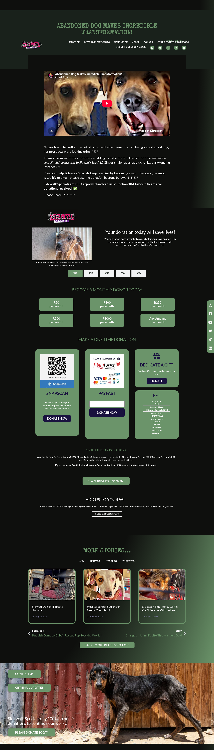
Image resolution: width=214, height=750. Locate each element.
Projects (129, 561)
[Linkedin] (210, 348)
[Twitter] (210, 330)
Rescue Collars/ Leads (131, 47)
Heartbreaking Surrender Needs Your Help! (103, 608)
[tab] (75, 273)
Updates (95, 561)
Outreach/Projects (97, 42)
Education (121, 42)
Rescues (111, 561)
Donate (148, 42)
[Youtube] (210, 322)
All (81, 561)
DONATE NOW (107, 412)
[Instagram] (210, 305)
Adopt (135, 42)
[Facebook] (210, 313)
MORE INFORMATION (107, 514)
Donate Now (57, 418)
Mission (74, 42)
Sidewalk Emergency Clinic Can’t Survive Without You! (160, 608)
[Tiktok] (210, 339)
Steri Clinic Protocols (173, 42)
